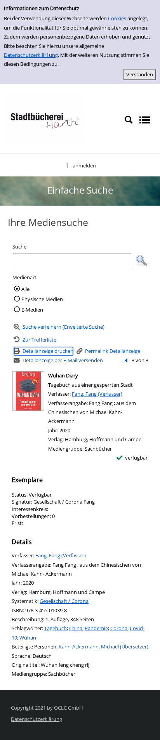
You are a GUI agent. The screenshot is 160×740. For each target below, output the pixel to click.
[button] (141, 261)
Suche (19, 246)
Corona (118, 628)
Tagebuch (55, 628)
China (75, 628)
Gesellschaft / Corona (64, 600)
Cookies (117, 18)
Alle (25, 288)
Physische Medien (42, 299)
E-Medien (32, 309)
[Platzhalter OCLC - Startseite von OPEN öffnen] (44, 119)
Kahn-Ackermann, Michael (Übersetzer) (103, 646)
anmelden (84, 165)
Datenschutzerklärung (36, 718)
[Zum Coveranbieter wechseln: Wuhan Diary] (28, 391)
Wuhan (27, 637)
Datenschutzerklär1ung (31, 54)
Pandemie (96, 628)
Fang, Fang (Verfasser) (97, 393)
